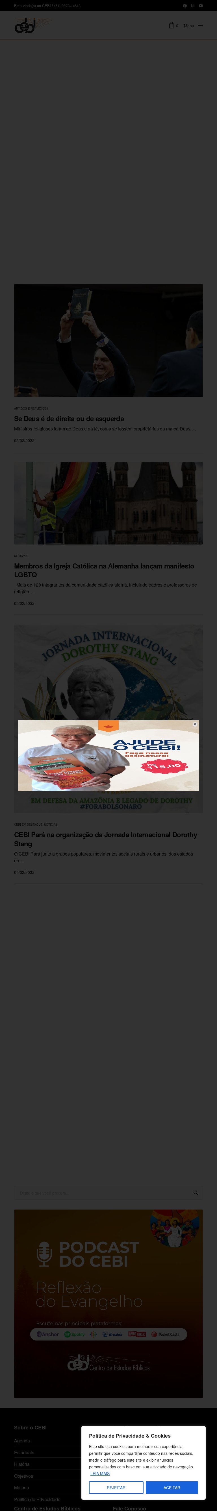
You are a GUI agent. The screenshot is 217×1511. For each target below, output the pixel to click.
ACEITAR (172, 1487)
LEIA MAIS (100, 1473)
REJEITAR (116, 1487)
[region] (143, 1463)
